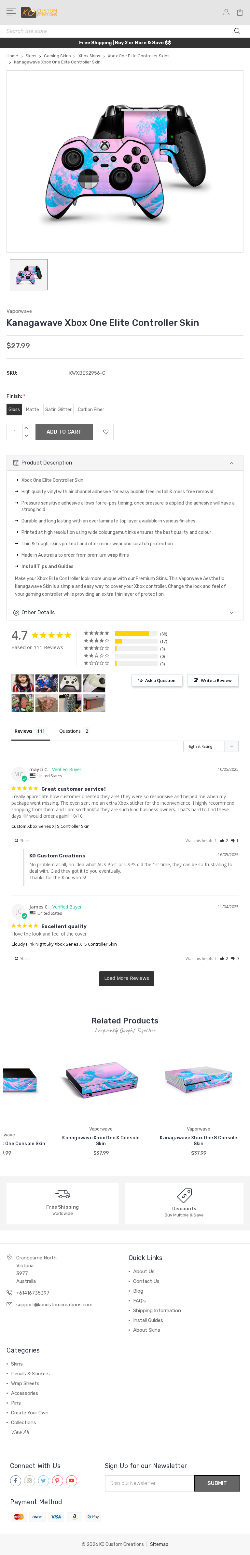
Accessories (24, 1393)
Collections (23, 1422)
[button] (224, 840)
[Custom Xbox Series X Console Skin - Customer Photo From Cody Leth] (94, 703)
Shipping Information (157, 1310)
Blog (138, 1291)
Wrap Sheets (25, 1383)
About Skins (146, 1330)
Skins (17, 1364)
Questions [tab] (70, 731)
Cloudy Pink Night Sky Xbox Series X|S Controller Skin (64, 944)
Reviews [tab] (23, 731)
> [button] (126, 978)
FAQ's (139, 1301)
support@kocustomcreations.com (54, 1305)
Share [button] (25, 840)
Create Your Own (30, 1413)
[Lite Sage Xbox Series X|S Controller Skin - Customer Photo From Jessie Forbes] (70, 683)
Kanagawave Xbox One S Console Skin (198, 1140)
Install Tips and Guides (47, 566)
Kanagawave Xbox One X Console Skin (100, 1140)
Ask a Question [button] (160, 680)
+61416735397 (32, 1293)
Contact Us (146, 1281)
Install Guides (148, 1320)
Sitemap (159, 1544)
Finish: (16, 396)
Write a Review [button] (216, 680)
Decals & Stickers (30, 1374)
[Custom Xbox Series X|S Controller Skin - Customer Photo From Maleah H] (46, 683)
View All (20, 1432)
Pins (16, 1403)
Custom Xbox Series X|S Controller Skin (50, 826)
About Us (144, 1271)
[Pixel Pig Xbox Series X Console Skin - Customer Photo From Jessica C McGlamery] (23, 703)
